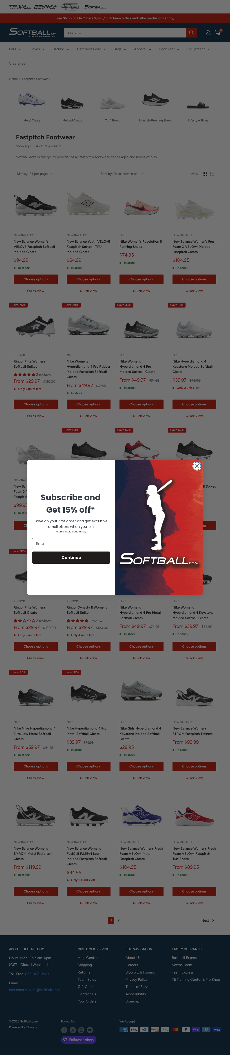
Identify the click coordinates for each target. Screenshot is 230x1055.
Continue (71, 557)
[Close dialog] (197, 466)
